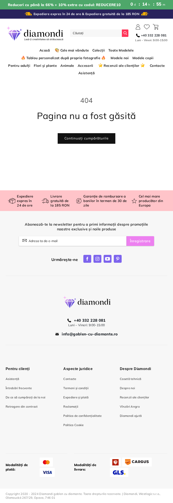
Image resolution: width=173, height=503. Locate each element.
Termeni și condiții (76, 388)
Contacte (69, 379)
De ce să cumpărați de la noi (25, 397)
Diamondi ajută (131, 416)
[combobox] (96, 33)
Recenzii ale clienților (134, 397)
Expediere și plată (76, 397)
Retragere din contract (22, 406)
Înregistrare (140, 241)
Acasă (44, 50)
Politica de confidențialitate (82, 416)
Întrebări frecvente (19, 388)
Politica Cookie (73, 425)
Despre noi (127, 388)
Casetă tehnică (130, 379)
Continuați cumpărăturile (86, 138)
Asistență (12, 379)
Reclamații (70, 406)
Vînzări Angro (130, 406)
